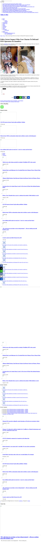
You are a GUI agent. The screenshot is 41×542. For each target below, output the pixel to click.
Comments (4, 155)
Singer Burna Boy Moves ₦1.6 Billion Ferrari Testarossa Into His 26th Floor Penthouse (17, 11)
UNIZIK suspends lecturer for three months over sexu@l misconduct (14, 8)
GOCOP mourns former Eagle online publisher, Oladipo (12, 3)
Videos (4, 28)
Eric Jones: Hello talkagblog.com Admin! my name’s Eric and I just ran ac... (15, 249)
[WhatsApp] (20, 97)
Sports (4, 24)
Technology (5, 26)
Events (4, 31)
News (4, 19)
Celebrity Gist (5, 23)
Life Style (4, 27)
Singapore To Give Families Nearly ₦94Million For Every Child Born (14, 10)
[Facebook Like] (23, 97)
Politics (6, 20)
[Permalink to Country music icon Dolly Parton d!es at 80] (4, 235)
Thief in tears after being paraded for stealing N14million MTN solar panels (19, 162)
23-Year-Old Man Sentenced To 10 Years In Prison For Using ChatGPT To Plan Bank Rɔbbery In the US (20, 12)
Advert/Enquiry (5, 32)
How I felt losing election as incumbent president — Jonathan (17, 409)
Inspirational (7, 30)
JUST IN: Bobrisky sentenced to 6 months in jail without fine (16, 438)
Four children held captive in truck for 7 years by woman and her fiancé (15, 5)
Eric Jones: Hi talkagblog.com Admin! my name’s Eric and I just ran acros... (15, 253)
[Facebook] (15, 97)
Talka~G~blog (4, 14)
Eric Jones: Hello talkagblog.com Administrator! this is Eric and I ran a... (15, 280)
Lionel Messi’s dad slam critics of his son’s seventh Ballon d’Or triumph (18, 454)
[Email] (26, 97)
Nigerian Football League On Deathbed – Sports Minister (11, 100)
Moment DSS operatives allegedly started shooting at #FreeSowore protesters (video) (21, 421)
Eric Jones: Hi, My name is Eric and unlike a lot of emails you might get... (15, 244)
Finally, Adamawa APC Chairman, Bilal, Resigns (9, 101)
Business (6, 21)
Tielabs (29, 500)
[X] (17, 97)
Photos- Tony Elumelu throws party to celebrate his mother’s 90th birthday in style (21, 195)
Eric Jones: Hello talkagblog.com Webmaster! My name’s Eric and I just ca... (15, 262)
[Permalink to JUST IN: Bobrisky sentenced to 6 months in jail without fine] (4, 436)
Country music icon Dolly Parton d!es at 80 (10, 7)
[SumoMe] (28, 97)
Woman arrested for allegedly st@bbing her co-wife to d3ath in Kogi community (16, 9)
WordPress (21, 500)
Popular (4, 153)
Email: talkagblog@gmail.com (10, 33)
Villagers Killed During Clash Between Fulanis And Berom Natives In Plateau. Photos (21, 178)
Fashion (4, 25)
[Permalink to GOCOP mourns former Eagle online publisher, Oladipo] (8, 120)
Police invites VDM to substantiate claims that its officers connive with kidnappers (16, 4)
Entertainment (5, 22)
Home (4, 18)
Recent (4, 154)
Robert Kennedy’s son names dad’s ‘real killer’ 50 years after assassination (19, 446)
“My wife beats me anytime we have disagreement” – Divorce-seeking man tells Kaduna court (18, 6)
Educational (5, 29)
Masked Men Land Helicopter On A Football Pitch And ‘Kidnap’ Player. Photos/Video (21, 170)
